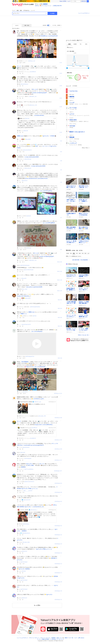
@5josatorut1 (24, 180)
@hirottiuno (25, 391)
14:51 (60, 98)
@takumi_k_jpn (37, 401)
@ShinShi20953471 (27, 150)
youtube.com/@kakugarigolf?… (40, 92)
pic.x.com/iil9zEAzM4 (40, 366)
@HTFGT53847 (24, 562)
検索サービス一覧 (69, 637)
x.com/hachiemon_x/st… (38, 506)
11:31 (61, 62)
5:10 (61, 141)
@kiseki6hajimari (24, 84)
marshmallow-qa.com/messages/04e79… (34, 445)
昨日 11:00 (59, 290)
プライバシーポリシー (34, 637)
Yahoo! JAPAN (62, 1)
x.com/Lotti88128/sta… (47, 424)
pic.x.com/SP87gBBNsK (49, 222)
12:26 (60, 132)
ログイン (37, 5)
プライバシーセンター (45, 637)
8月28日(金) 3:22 (58, 525)
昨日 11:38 (59, 280)
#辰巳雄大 (53, 558)
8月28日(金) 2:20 (58, 543)
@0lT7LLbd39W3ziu (29, 469)
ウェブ (13, 10)
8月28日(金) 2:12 (58, 553)
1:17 (61, 217)
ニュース (33, 10)
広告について (59, 637)
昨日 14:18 (59, 271)
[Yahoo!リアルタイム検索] (22, 4)
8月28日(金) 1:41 (58, 599)
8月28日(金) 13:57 (58, 470)
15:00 (60, 73)
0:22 (61, 249)
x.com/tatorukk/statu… (39, 115)
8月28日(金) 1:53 (58, 590)
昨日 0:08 (60, 358)
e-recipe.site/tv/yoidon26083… (32, 157)
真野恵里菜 (83, 1)
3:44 (61, 151)
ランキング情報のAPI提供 (43, 639)
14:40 (60, 106)
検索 (53, 13)
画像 (18, 10)
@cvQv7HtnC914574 (26, 324)
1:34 (61, 182)
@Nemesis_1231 (33, 105)
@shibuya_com (31, 61)
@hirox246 (22, 452)
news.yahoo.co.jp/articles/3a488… (34, 287)
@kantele (26, 296)
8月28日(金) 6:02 (58, 501)
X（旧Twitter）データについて (57, 639)
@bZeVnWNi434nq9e (28, 269)
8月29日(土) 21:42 (58, 393)
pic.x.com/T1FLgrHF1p (46, 190)
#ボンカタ (34, 89)
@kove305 (24, 278)
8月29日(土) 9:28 (58, 417)
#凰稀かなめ (20, 136)
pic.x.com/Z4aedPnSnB (52, 35)
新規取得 (45, 4)
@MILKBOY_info (32, 96)
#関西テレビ (24, 313)
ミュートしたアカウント (84, 13)
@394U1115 (24, 551)
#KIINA (18, 147)
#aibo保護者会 (25, 361)
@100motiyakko (27, 458)
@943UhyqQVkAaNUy (35, 306)
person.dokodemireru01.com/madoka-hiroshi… (37, 178)
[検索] (88, 1)
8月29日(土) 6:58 (58, 449)
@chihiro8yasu (26, 524)
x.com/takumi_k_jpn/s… (39, 398)
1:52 (61, 169)
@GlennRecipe (28, 159)
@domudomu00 (26, 499)
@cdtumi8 (28, 215)
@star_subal (24, 289)
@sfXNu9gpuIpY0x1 (29, 356)
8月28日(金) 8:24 (58, 483)
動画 (21, 10)
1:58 (61, 160)
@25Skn (34, 315)
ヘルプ (68, 1)
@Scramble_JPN (42, 416)
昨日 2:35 (60, 326)
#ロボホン (31, 366)
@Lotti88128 (33, 71)
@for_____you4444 (28, 490)
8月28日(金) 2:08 (58, 581)
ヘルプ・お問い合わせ (79, 637)
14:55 (60, 85)
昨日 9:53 (60, 299)
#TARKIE (52, 136)
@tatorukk (27, 118)
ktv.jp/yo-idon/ (20, 296)
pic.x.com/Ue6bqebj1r (37, 331)
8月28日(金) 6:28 (58, 492)
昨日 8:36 (60, 317)
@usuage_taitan (26, 542)
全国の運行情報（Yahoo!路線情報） (80, 259)
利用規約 (53, 637)
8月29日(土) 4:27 (58, 460)
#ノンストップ (46, 146)
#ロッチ (19, 66)
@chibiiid (24, 571)
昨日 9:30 (60, 308)
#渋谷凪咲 (43, 35)
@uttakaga (28, 247)
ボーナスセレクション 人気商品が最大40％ (51, 5)
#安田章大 (23, 467)
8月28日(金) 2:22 (58, 534)
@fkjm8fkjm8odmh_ (26, 533)
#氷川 (36, 146)
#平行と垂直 (31, 465)
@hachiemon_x (33, 509)
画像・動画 (26, 25)
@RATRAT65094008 (24, 265)
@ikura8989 (28, 139)
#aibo (27, 366)
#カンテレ (42, 463)
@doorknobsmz (26, 447)
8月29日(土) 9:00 (58, 439)
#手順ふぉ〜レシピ (33, 488)
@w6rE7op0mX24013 (29, 481)
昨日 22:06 (59, 261)
